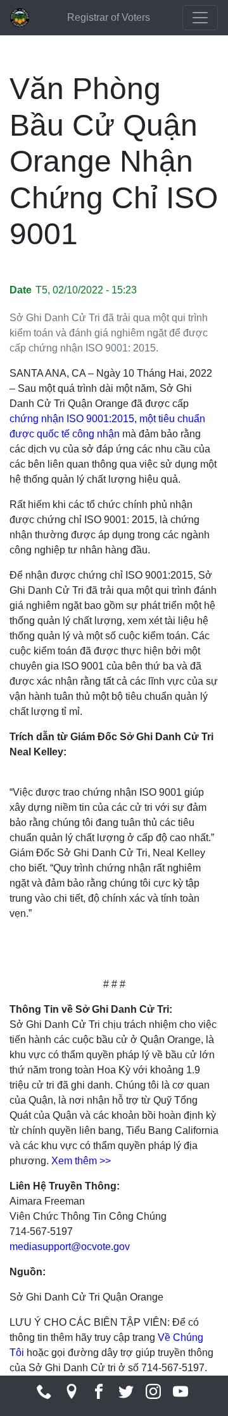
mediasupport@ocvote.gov (70, 1246)
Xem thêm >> (81, 1160)
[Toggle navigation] (200, 17)
